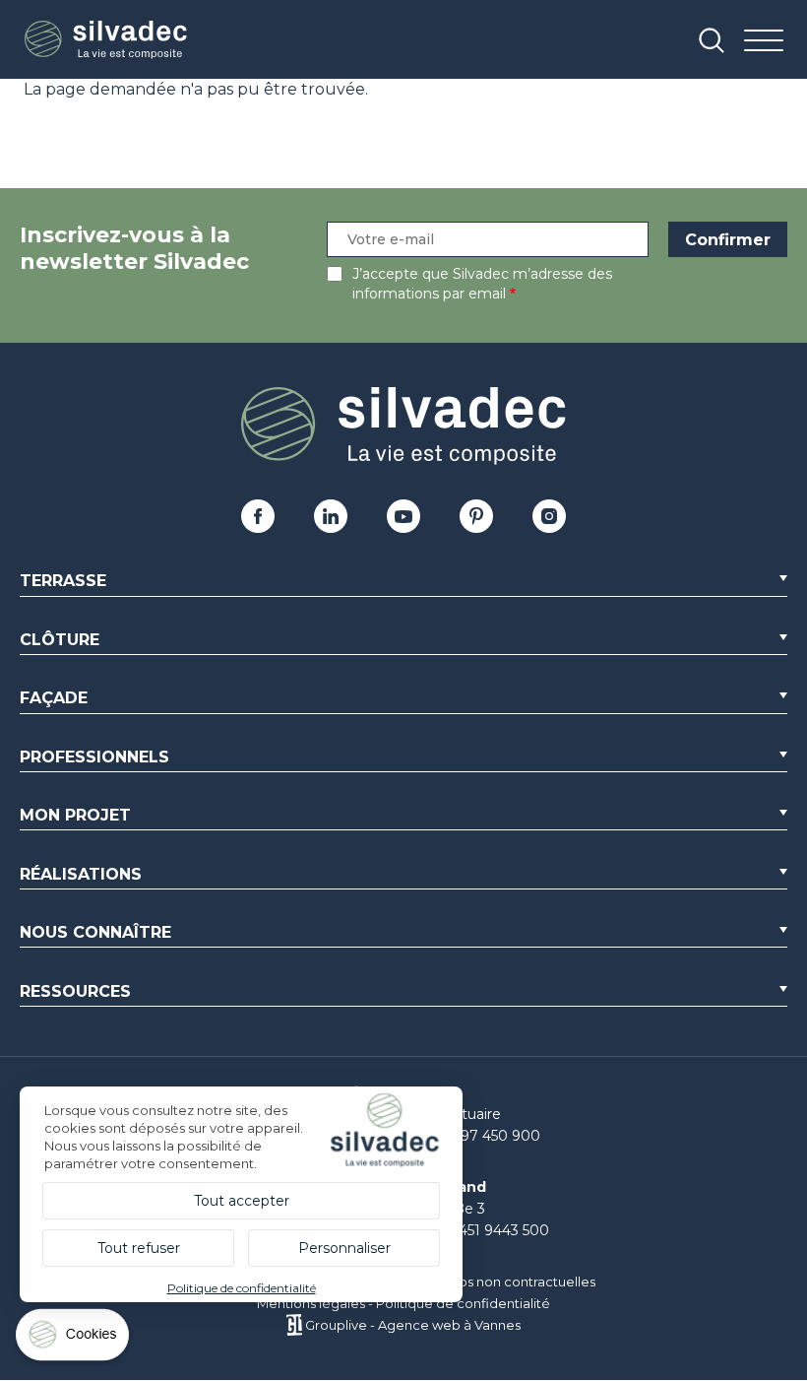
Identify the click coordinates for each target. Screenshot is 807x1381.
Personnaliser (344, 1248)
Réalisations (81, 874)
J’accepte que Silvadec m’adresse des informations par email (482, 283)
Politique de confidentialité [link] (241, 1288)
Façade (54, 698)
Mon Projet (75, 815)
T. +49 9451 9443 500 (476, 1230)
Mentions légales (311, 1303)
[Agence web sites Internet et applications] (293, 1325)
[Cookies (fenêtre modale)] (74, 1339)
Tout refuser (138, 1248)
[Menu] (763, 42)
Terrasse (63, 580)
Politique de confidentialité (463, 1303)
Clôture (59, 639)
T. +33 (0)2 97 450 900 (463, 1136)
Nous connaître (95, 932)
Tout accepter (241, 1201)
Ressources (75, 991)
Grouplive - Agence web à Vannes (413, 1325)
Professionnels (94, 757)
